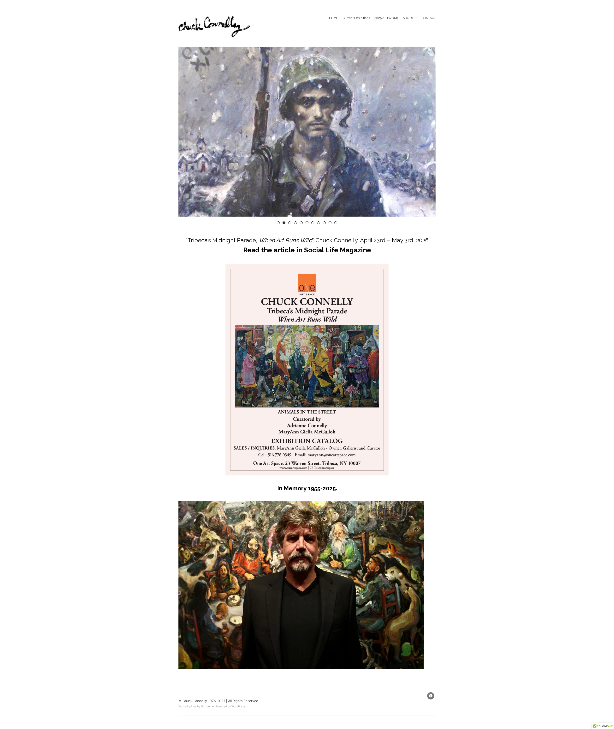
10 (330, 222)
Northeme (207, 706)
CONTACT (429, 18)
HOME (333, 18)
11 (335, 222)
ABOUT (408, 18)
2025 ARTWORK (386, 18)
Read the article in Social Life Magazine (307, 250)
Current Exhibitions (356, 18)
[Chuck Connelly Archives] (214, 27)
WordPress (238, 706)
